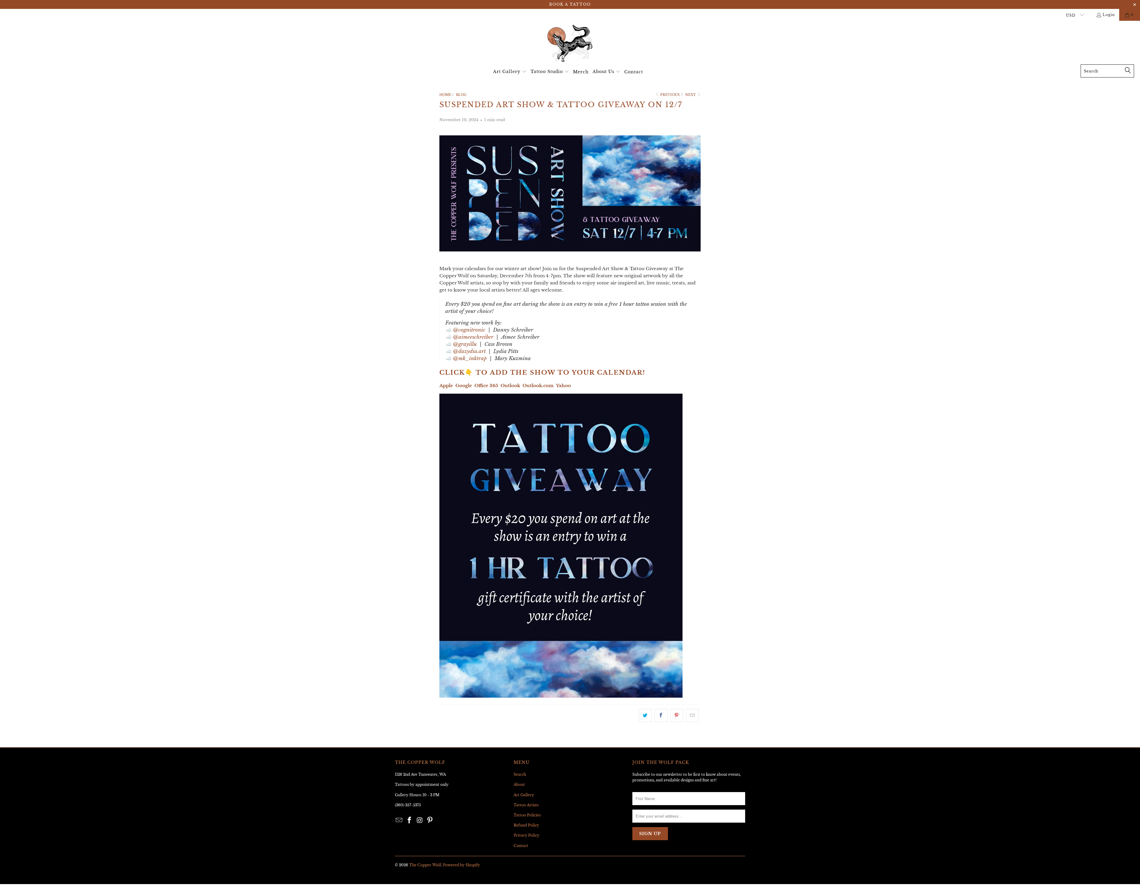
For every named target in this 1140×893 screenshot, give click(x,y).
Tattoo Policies (527, 815)
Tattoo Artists (526, 805)
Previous (669, 95)
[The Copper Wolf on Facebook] (409, 820)
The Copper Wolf (425, 865)
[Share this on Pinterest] (676, 715)
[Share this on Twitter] (645, 715)
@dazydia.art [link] (469, 351)
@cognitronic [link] (469, 330)
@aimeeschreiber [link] (473, 337)
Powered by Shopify (461, 865)
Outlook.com (538, 385)
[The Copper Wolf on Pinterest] (430, 820)
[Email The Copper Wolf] (399, 820)
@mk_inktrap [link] (470, 358)
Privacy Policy (526, 835)
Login (1109, 14)
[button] (510, 71)
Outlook (510, 385)
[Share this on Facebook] (661, 715)
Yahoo (563, 385)
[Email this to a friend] (692, 715)
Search (520, 774)
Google (463, 385)
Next (691, 95)
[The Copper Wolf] (570, 44)
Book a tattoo (570, 4)
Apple (446, 385)
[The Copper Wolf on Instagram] (419, 820)
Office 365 (486, 385)
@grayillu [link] (465, 344)
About (519, 784)
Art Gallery (524, 795)
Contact (521, 845)
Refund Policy (526, 825)
